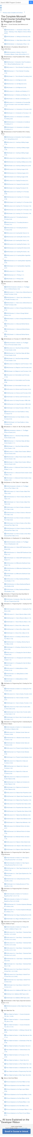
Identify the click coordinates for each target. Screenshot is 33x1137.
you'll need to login (22, 1128)
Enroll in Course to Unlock (16, 1131)
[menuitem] (1, 8)
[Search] (31, 2)
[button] (1, 6)
